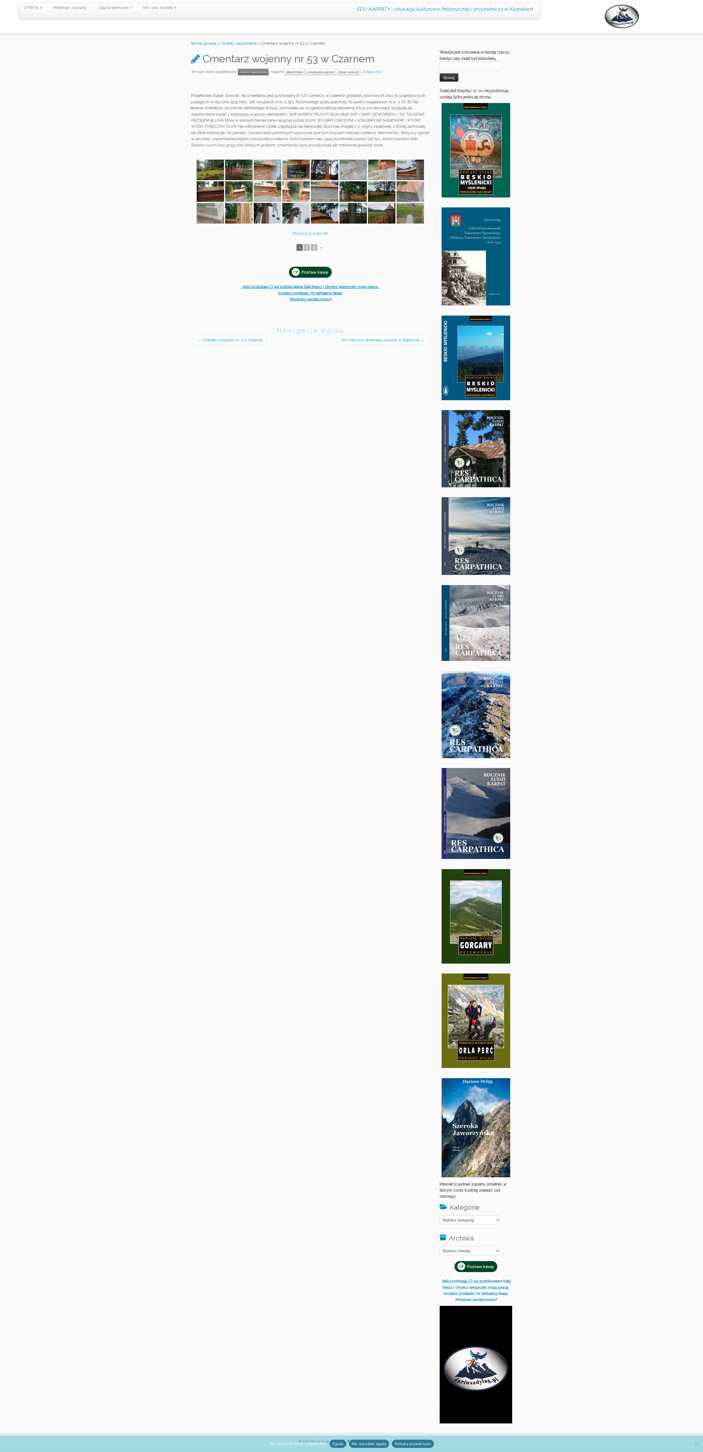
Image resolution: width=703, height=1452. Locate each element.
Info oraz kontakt (158, 7)
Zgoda (337, 1444)
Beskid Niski (294, 72)
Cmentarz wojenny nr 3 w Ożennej (229, 340)
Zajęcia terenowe (114, 7)
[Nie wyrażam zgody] (696, 1444)
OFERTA (31, 7)
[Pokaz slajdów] (310, 234)
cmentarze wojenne (320, 72)
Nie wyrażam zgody (369, 1444)
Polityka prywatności (413, 1444)
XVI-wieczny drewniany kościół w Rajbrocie (382, 340)
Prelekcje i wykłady (70, 7)
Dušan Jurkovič (348, 72)
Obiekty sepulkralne (238, 43)
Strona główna (203, 43)
